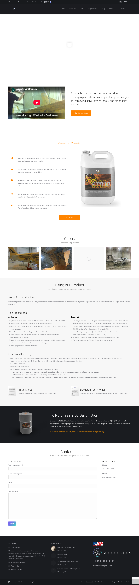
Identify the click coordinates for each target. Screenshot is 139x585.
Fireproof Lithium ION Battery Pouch (68, 569)
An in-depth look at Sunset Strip (67, 561)
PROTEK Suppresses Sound (66, 547)
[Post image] (53, 548)
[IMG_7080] (56, 258)
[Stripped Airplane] (121, 258)
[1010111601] (23, 258)
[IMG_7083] (89, 258)
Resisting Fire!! (62, 554)
